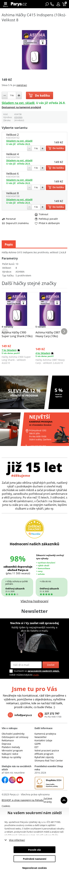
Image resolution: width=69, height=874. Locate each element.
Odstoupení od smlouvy (15, 737)
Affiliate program (43, 753)
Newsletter (40, 737)
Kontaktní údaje (43, 740)
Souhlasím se (20, 670)
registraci (21, 85)
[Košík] (64, 4)
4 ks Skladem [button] (43, 353)
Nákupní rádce (10, 753)
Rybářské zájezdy (44, 757)
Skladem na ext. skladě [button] (18, 103)
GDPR (37, 743)
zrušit (36, 674)
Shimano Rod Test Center (48, 760)
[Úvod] (19, 4)
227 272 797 (52, 713)
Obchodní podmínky (13, 733)
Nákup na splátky (11, 757)
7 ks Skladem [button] (9, 350)
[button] (58, 4)
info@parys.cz (23, 715)
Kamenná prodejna (45, 733)
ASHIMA (18, 117)
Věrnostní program (12, 750)
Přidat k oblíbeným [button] (49, 223)
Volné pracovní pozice (46, 750)
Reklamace (8, 740)
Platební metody (11, 747)
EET (36, 747)
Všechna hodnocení (34, 601)
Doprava (6, 743)
